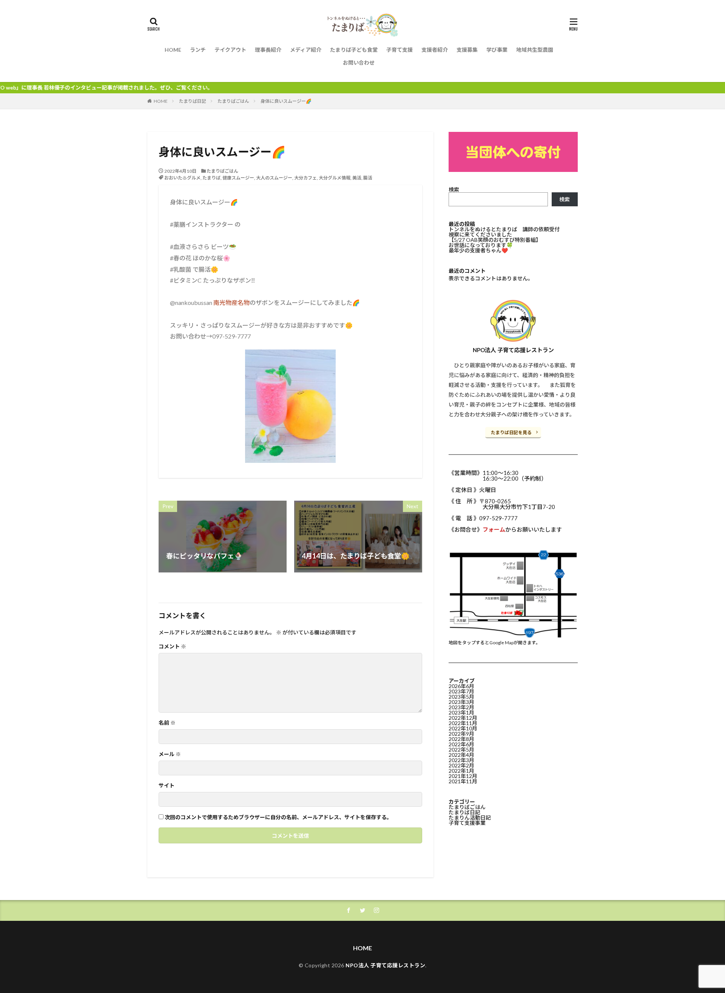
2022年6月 (461, 744)
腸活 (367, 178)
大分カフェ (305, 178)
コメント (172, 646)
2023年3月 (461, 702)
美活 (356, 178)
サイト (166, 785)
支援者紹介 (434, 49)
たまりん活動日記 (470, 817)
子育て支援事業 (467, 823)
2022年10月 (463, 728)
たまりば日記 (192, 101)
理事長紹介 (268, 49)
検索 (454, 189)
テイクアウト (230, 49)
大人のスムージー (274, 178)
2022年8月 (461, 739)
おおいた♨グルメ (182, 178)
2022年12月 (463, 718)
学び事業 (497, 49)
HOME (173, 49)
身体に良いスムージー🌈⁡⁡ (286, 101)
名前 (167, 722)
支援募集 (467, 49)
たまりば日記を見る (511, 432)
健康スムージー (238, 178)
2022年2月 (461, 765)
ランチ (198, 49)
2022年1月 (461, 770)
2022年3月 (461, 760)
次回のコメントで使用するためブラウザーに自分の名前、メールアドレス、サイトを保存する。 (278, 817)
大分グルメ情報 (334, 178)
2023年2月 (461, 707)
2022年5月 (461, 749)
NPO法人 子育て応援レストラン (385, 965)
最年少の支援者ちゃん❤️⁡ (478, 250)
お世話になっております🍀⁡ (481, 245)
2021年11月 (463, 781)
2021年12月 (463, 776)
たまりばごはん (233, 101)
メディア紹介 (305, 49)
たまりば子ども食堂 (354, 49)
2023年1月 (461, 712)
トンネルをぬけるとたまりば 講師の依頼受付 (504, 229)
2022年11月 (463, 723)
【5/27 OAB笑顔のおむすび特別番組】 (495, 240)
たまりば (211, 178)
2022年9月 (461, 733)
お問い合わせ (359, 62)
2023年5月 (461, 696)
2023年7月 (461, 691)
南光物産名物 (231, 302)
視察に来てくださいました (480, 234)
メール (170, 754)
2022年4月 (461, 755)
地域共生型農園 (534, 49)
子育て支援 (399, 49)
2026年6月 (461, 686)
